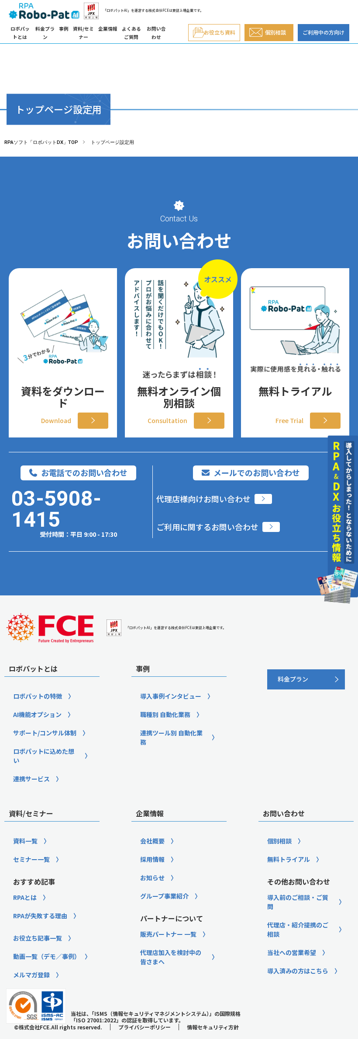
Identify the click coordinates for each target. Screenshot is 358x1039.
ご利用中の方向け (323, 32)
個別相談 (279, 840)
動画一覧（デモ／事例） (46, 956)
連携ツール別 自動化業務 (171, 737)
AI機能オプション (37, 714)
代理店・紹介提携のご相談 (297, 929)
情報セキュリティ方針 (213, 1027)
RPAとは (25, 897)
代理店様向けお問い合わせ (203, 499)
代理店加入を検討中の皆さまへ (170, 957)
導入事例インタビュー (170, 696)
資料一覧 (25, 840)
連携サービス (31, 778)
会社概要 (152, 840)
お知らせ (152, 877)
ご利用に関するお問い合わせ (207, 527)
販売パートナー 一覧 (168, 934)
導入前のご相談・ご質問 (297, 902)
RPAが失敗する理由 (40, 915)
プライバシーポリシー (144, 1027)
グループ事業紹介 (164, 896)
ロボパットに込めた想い (43, 756)
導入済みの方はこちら (297, 970)
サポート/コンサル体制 (44, 732)
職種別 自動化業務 (165, 714)
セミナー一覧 (31, 859)
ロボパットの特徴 (37, 696)
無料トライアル (288, 859)
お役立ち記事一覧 (37, 938)
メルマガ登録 (31, 974)
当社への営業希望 (291, 952)
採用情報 (152, 859)
